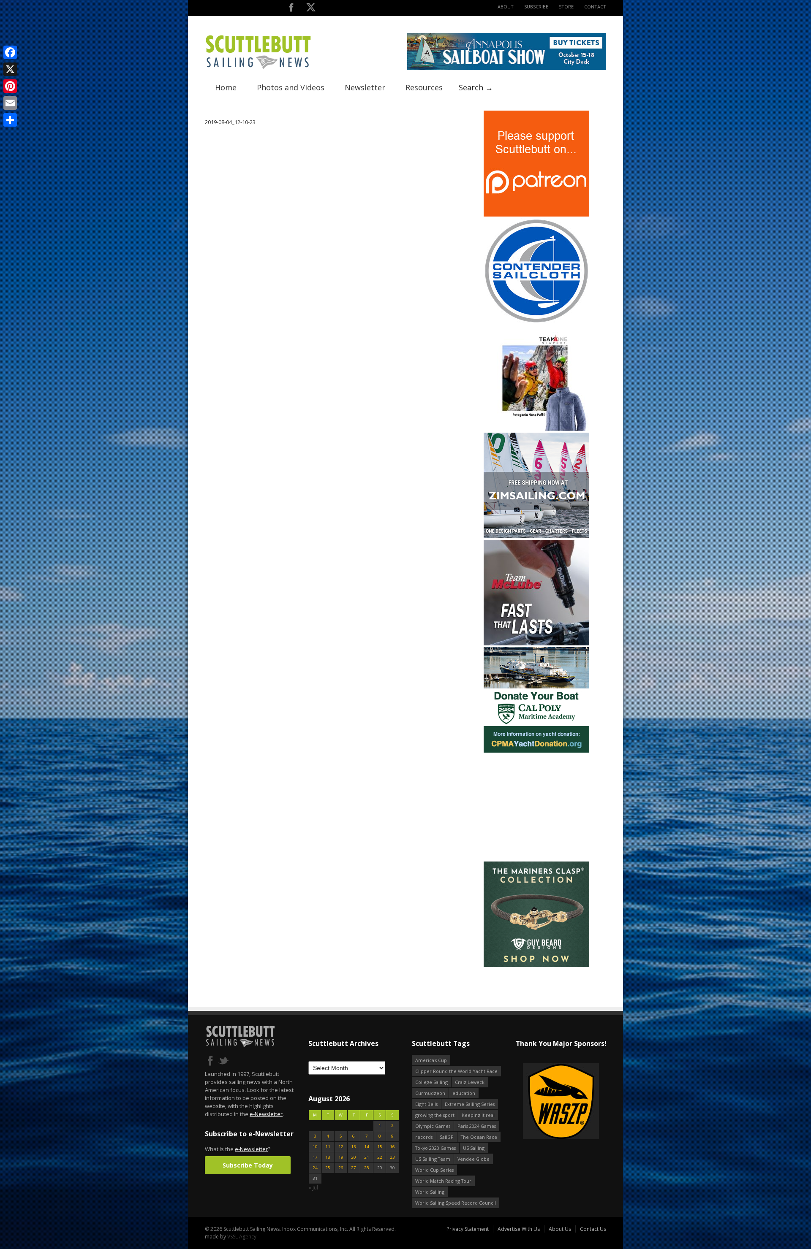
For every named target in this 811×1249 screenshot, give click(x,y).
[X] (10, 69)
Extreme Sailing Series (470, 1104)
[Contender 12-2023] (536, 321)
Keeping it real (478, 1115)
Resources (424, 87)
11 (327, 1146)
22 (379, 1157)
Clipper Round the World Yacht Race (456, 1071)
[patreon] (536, 214)
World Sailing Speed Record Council (455, 1203)
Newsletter (365, 87)
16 (392, 1146)
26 (340, 1167)
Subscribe (536, 6)
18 (327, 1157)
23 (392, 1157)
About (506, 6)
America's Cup (431, 1060)
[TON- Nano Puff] (536, 429)
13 (353, 1146)
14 (366, 1146)
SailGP (447, 1137)
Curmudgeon (430, 1093)
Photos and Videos (290, 87)
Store (566, 6)
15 (379, 1146)
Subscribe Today (248, 1165)
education (463, 1093)
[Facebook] (10, 52)
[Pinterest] (10, 86)
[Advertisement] (536, 807)
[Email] (10, 103)
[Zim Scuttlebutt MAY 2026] (536, 536)
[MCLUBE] (536, 643)
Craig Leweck (469, 1082)
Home (226, 87)
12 (340, 1146)
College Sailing (431, 1082)
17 (315, 1157)
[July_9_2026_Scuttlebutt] (536, 750)
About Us (560, 1229)
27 (353, 1167)
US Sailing (473, 1148)
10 (315, 1146)
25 (327, 1167)
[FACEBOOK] (291, 9)
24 (315, 1167)
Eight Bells (426, 1104)
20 (353, 1157)
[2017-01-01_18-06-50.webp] (560, 1102)
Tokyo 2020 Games (435, 1148)
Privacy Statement (467, 1229)
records (424, 1137)
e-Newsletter (266, 1114)
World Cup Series (434, 1170)
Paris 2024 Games (476, 1126)
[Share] (10, 119)
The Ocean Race (479, 1137)
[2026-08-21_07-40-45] (506, 68)
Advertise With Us (519, 1229)
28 (366, 1167)
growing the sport (434, 1115)
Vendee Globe (473, 1159)
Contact (595, 6)
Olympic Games (432, 1126)
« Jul (313, 1187)
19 (340, 1157)
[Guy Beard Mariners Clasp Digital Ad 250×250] (536, 965)
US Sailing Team (432, 1159)
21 (366, 1157)
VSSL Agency (241, 1236)
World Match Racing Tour (443, 1181)
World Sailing (429, 1192)
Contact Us (593, 1229)
